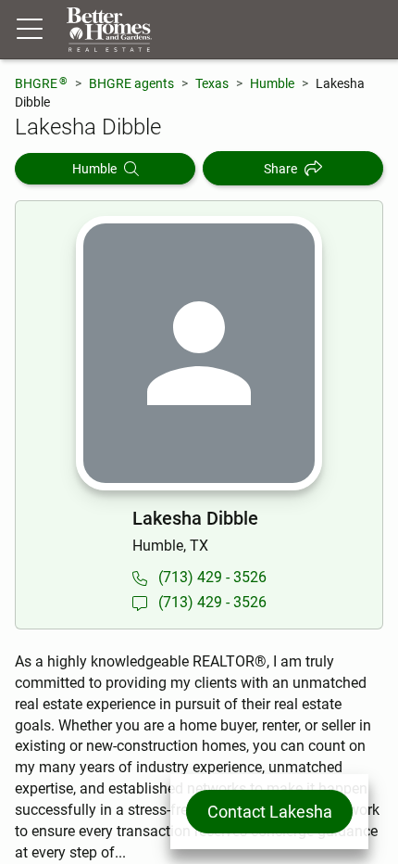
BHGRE (41, 83)
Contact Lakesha (269, 811)
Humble (272, 83)
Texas (212, 83)
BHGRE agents (131, 83)
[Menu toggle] (29, 29)
